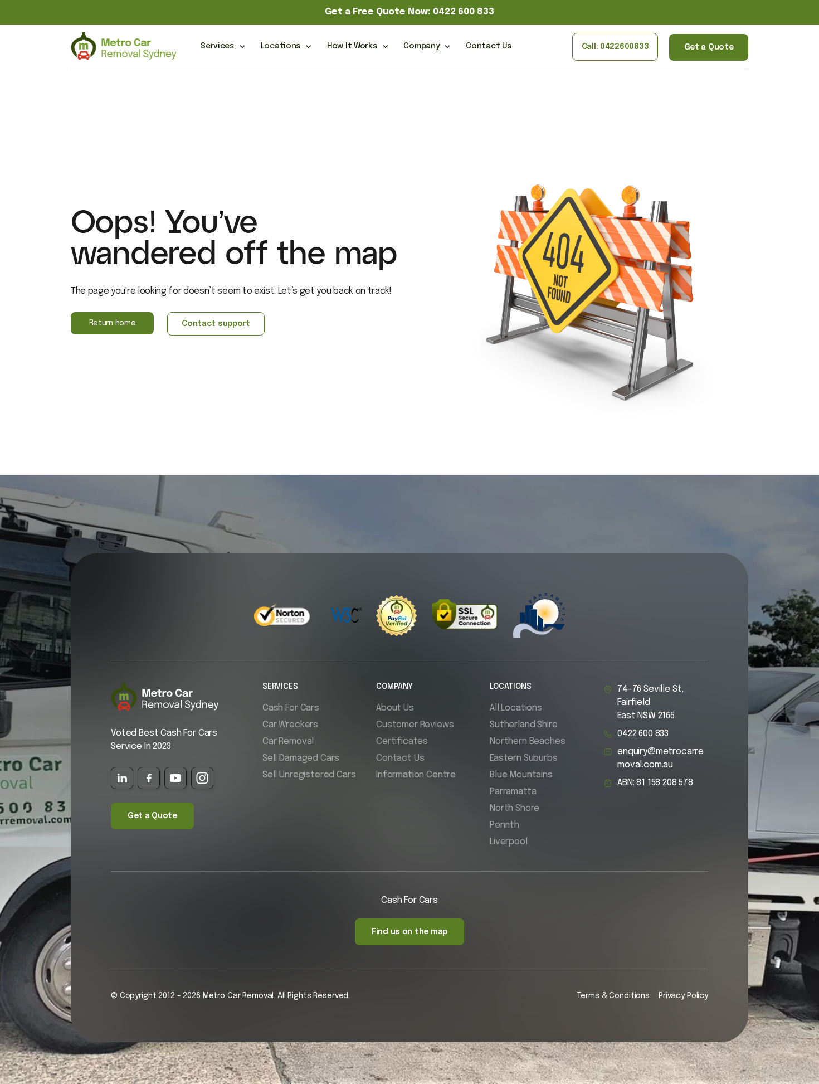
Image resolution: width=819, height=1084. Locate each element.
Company (421, 46)
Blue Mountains (521, 775)
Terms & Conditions (613, 996)
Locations (280, 46)
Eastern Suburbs (524, 758)
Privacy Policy (683, 996)
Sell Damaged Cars (300, 758)
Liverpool (509, 842)
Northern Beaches (527, 741)
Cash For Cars (290, 708)
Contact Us (488, 46)
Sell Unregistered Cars (308, 775)
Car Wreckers (290, 725)
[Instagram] (202, 778)
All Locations (516, 708)
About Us (395, 708)
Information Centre (416, 775)
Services (217, 46)
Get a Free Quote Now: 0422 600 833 (409, 12)
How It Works (352, 46)
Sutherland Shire (523, 725)
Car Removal (288, 741)
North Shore (514, 808)
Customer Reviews (415, 725)
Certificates (402, 741)
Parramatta (513, 791)
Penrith (504, 825)
